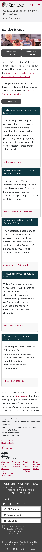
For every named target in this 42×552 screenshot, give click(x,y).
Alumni (3, 466)
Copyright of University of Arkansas (21, 549)
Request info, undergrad (11, 52)
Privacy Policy (19, 544)
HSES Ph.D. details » (13, 380)
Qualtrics (36, 469)
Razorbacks (28, 490)
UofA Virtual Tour (7, 473)
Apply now (11, 101)
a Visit (14, 515)
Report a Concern (26, 542)
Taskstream (16, 462)
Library (35, 462)
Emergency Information (10, 542)
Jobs (36, 544)
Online (13, 509)
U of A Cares (16, 464)
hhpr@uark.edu (7, 443)
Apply (12, 488)
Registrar (5, 471)
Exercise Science (11, 18)
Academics (21, 488)
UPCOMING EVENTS (13, 503)
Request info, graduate (31, 52)
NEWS (5, 498)
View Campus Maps (14, 531)
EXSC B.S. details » (13, 161)
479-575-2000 (12, 534)
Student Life (32, 488)
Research (12, 490)
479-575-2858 (7, 440)
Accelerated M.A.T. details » (17, 211)
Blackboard (5, 469)
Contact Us (29, 544)
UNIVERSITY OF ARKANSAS (21, 483)
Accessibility (8, 544)
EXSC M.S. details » (13, 325)
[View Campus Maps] (3, 529)
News (19, 490)
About (6, 488)
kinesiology (21, 396)
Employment (16, 466)
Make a (12, 521)
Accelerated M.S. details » (16, 264)
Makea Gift (4, 454)
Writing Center (6, 475)
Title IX (36, 542)
